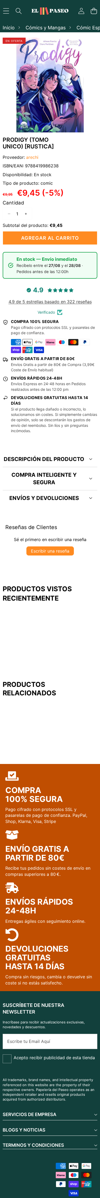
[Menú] (6, 11)
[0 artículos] (94, 11)
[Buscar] (19, 11)
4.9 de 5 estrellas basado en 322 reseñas (50, 301)
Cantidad (13, 203)
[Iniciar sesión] (81, 11)
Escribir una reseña (50, 551)
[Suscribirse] (87, 1041)
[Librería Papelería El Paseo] (50, 11)
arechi (32, 157)
